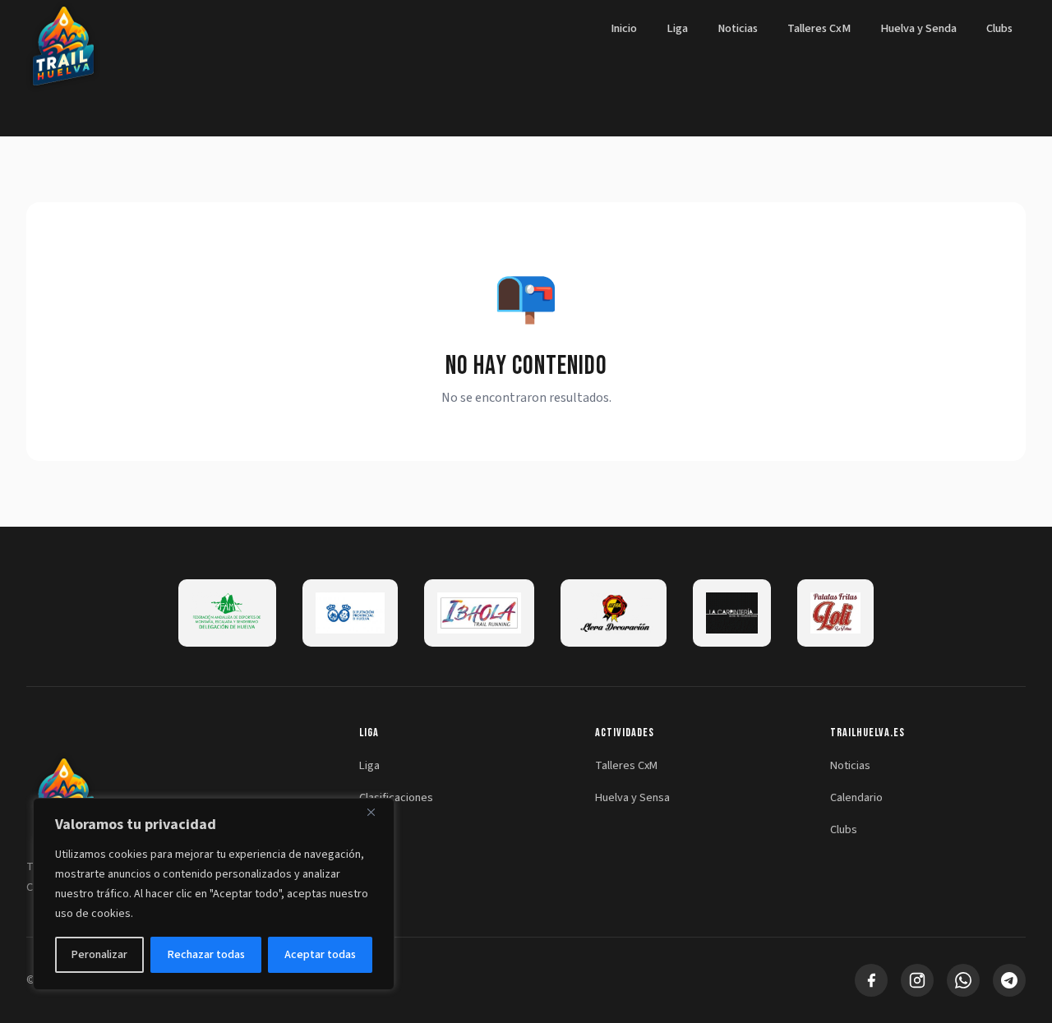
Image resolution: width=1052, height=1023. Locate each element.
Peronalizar (99, 955)
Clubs (999, 28)
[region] (213, 894)
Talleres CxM (819, 28)
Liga (677, 28)
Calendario (856, 797)
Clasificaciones (396, 797)
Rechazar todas (206, 955)
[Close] (377, 812)
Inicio (624, 28)
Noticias (737, 28)
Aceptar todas (320, 955)
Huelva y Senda (918, 28)
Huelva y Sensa (632, 797)
